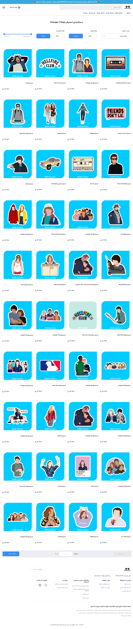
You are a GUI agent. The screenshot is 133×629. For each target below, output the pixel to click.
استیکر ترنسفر (110, 13)
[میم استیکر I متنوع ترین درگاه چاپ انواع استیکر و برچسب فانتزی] (127, 7)
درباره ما (85, 13)
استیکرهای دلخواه (104, 584)
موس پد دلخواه (105, 588)
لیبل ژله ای (86, 594)
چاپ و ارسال (92, 13)
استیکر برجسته (101, 13)
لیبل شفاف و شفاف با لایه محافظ (81, 590)
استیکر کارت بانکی (125, 588)
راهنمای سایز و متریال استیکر (81, 581)
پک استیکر (127, 584)
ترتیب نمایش (125, 31)
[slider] (4, 34)
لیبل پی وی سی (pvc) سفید (80, 586)
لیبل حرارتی (86, 598)
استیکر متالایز (118, 13)
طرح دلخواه (106, 580)
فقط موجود (93, 31)
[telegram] (40, 585)
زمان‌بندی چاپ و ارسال (61, 584)
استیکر (129, 13)
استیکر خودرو (127, 591)
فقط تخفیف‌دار (60, 31)
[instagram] (45, 585)
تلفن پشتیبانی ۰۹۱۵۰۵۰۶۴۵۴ (123, 576)
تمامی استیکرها (125, 580)
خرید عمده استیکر (62, 588)
